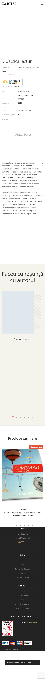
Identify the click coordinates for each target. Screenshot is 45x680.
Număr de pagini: (8, 115)
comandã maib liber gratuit (12, 86)
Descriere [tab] (22, 134)
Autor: (4, 91)
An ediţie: (5, 103)
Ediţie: (4, 107)
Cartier (21, 99)
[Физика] (22, 475)
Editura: (4, 99)
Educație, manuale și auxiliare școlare (23, 402)
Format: (5, 111)
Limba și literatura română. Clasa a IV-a (22, 409)
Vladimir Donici (27, 515)
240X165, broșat (24, 111)
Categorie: (5, 68)
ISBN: (4, 95)
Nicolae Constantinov (26, 513)
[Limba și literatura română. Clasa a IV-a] (22, 371)
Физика (22, 509)
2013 (20, 103)
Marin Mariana (23, 91)
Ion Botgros (12, 513)
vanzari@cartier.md (22, 538)
